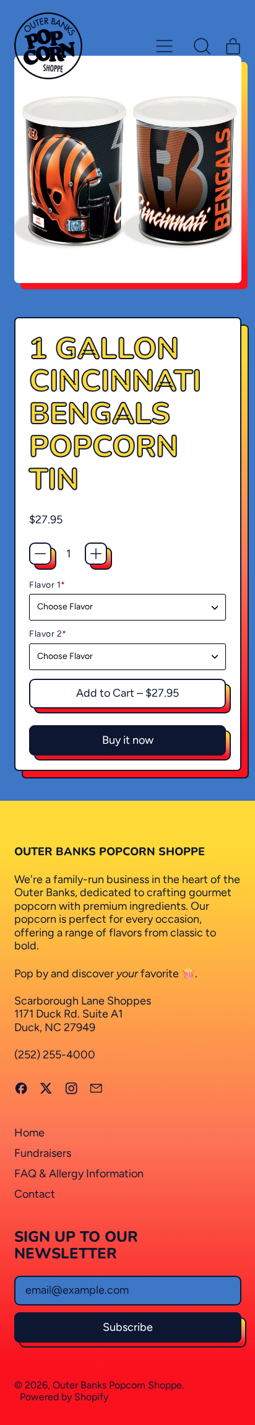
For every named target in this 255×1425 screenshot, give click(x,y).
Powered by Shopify (64, 1397)
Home (29, 1133)
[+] (96, 554)
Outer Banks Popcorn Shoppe (117, 1385)
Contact (34, 1194)
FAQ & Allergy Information (79, 1173)
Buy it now (127, 740)
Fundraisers (42, 1153)
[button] (202, 46)
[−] (40, 554)
